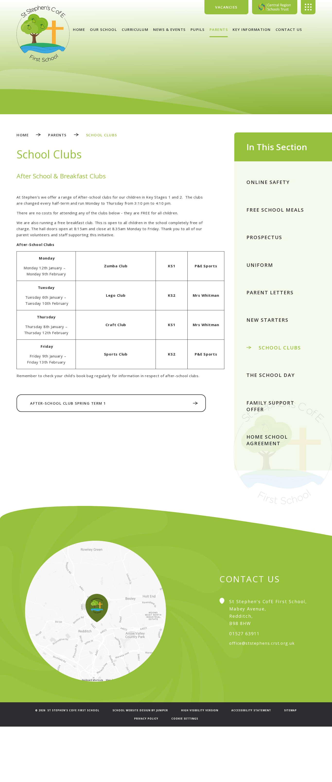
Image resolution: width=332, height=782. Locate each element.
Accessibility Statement (251, 710)
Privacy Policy (146, 718)
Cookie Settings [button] (184, 718)
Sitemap (290, 710)
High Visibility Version (199, 710)
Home (23, 134)
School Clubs (101, 134)
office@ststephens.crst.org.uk (262, 643)
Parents (57, 134)
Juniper (162, 710)
